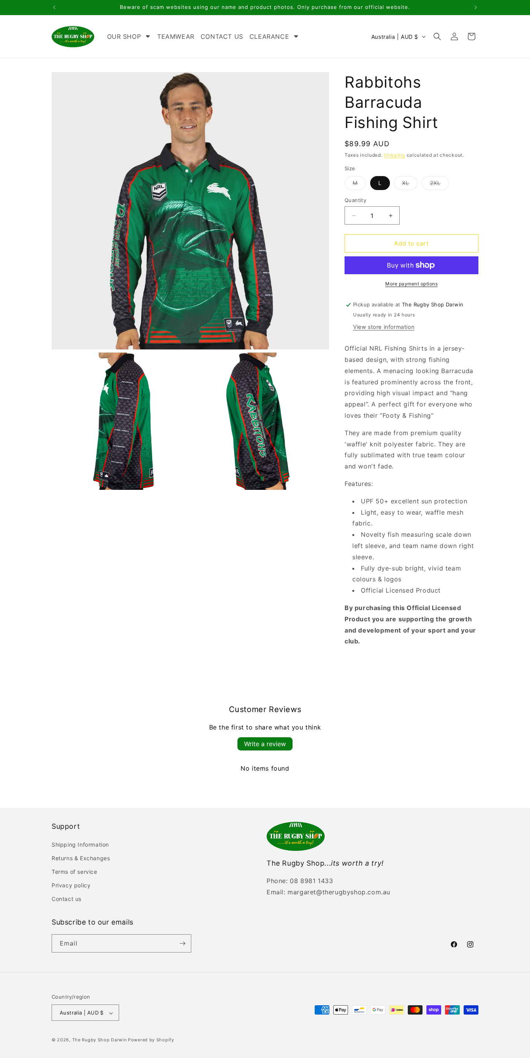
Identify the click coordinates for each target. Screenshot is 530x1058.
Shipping (394, 155)
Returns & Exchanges (81, 858)
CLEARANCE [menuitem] (269, 36)
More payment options (411, 284)
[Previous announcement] (54, 7)
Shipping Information (80, 844)
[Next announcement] (475, 7)
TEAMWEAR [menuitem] (175, 36)
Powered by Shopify (151, 1040)
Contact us (66, 899)
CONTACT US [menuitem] (222, 36)
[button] (437, 36)
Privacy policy (71, 885)
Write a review (265, 744)
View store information (383, 326)
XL (409, 184)
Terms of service (74, 871)
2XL (439, 184)
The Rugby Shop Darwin (99, 1040)
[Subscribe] (182, 943)
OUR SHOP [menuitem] (124, 36)
